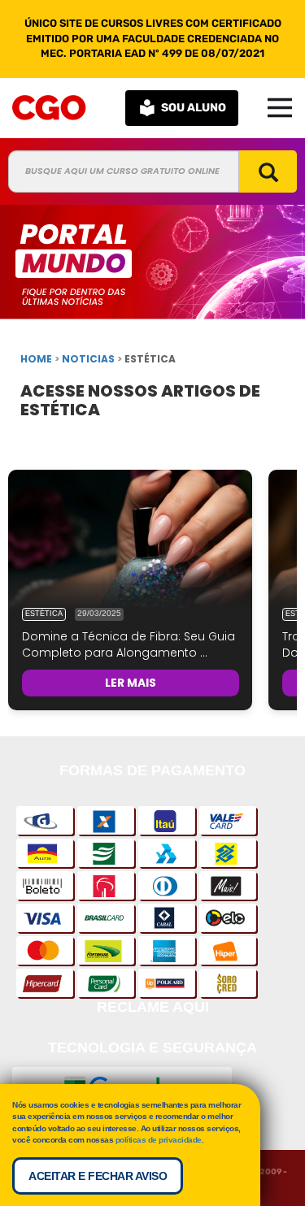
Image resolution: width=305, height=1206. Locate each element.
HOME (36, 359)
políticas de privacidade (158, 1139)
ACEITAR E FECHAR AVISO (97, 1175)
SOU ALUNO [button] (193, 108)
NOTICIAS (88, 359)
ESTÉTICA (44, 614)
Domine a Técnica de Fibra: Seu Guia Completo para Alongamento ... (128, 644)
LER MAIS (130, 683)
